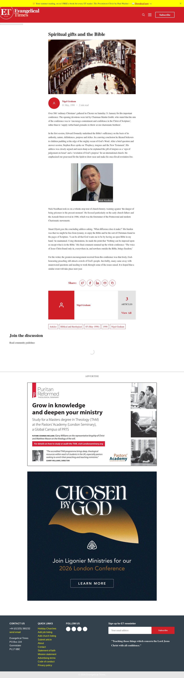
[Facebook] (68, 629)
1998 (105, 326)
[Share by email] (105, 283)
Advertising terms (46, 658)
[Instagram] (79, 629)
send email (15, 632)
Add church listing (47, 636)
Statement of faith (46, 650)
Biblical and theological (71, 326)
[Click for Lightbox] (92, 182)
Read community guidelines (22, 342)
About (41, 643)
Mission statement (47, 654)
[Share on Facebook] (90, 283)
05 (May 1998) (92, 326)
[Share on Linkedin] (97, 283)
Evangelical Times (95, 674)
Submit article (45, 639)
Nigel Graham (69, 101)
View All (126, 313)
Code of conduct (46, 661)
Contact (42, 647)
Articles (53, 326)
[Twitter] (74, 629)
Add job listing (45, 632)
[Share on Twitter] (82, 283)
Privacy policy (45, 665)
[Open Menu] (150, 15)
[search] (143, 14)
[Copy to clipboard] (112, 283)
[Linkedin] (85, 629)
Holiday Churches (47, 628)
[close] (180, 3)
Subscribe (164, 15)
